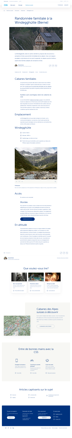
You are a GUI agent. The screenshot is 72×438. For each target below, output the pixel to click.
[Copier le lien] (50, 65)
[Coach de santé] (51, 366)
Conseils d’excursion (43, 72)
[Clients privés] (6, 5)
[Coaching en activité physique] (36, 366)
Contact (61, 1)
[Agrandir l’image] (55, 181)
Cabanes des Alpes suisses (36, 100)
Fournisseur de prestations (13, 1)
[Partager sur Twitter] (56, 65)
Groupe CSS (58, 419)
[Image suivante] (22, 181)
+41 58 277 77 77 (25, 419)
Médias (57, 416)
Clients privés (6, 1)
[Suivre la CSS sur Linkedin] (13, 428)
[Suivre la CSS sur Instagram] (5, 428)
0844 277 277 (25, 416)
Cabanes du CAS (18, 72)
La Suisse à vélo (33, 394)
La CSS (20, 1)
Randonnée (32, 397)
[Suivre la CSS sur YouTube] (10, 428)
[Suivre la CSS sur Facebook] (8, 428)
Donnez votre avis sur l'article (62, 257)
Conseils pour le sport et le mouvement (53, 395)
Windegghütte (31, 72)
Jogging (13, 397)
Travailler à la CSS (59, 414)
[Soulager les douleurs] (21, 366)
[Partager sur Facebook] (53, 65)
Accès (36, 72)
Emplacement (25, 72)
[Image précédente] (16, 181)
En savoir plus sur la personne (13, 259)
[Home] (4, 10)
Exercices (14, 394)
